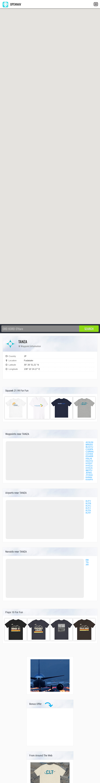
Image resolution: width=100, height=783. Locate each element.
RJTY (88, 501)
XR (87, 565)
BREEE (89, 445)
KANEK (89, 480)
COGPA (89, 449)
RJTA (88, 510)
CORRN (89, 452)
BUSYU (89, 447)
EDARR (89, 456)
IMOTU (89, 470)
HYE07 (89, 463)
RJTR (88, 503)
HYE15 (89, 468)
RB (87, 560)
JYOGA (89, 475)
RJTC (88, 506)
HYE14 (89, 466)
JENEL (89, 473)
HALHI (89, 459)
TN (87, 562)
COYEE (89, 454)
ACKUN (89, 442)
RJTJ (88, 508)
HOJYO (89, 461)
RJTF (88, 513)
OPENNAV (15, 4)
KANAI (89, 477)
